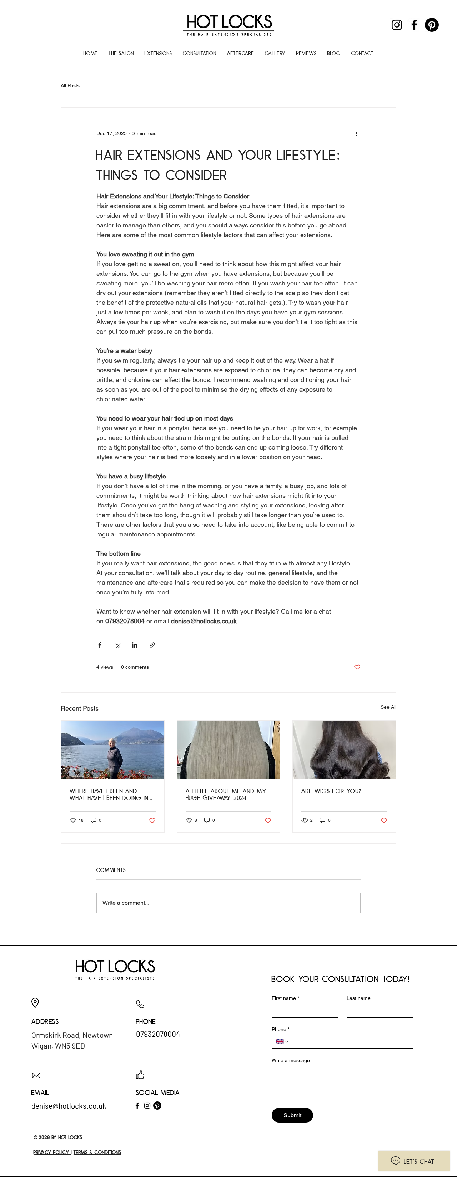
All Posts (70, 85)
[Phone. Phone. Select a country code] (283, 1042)
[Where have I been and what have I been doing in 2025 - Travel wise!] (112, 750)
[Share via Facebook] (99, 645)
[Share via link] (152, 645)
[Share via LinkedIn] (134, 645)
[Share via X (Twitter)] (117, 645)
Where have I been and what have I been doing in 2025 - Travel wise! (109, 794)
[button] (158, 53)
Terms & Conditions (97, 1152)
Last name (359, 998)
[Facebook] (414, 25)
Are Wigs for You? (331, 790)
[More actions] (356, 133)
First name (285, 998)
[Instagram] (397, 25)
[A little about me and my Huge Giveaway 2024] (228, 750)
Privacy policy (52, 1152)
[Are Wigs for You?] (344, 750)
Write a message (291, 1060)
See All (388, 707)
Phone (281, 1029)
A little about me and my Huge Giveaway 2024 (226, 794)
